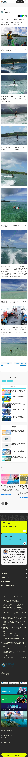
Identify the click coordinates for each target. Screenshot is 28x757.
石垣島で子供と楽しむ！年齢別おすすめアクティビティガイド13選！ (18, 397)
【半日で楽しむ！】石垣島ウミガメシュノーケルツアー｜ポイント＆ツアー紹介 (18, 417)
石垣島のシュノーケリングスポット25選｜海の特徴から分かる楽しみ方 (18, 457)
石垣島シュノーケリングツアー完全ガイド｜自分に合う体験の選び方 (18, 391)
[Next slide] (6, 503)
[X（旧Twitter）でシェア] (19, 16)
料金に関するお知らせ (15, 437)
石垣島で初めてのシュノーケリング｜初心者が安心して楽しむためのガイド (18, 404)
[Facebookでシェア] (21, 16)
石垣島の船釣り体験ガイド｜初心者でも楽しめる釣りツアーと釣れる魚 (18, 410)
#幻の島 (4, 381)
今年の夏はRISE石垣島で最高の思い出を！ (20, 364)
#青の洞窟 (10, 381)
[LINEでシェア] (23, 16)
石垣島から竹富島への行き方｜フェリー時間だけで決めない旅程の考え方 (18, 450)
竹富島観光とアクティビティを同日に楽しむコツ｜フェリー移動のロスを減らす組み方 (18, 431)
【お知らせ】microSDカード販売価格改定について (18, 444)
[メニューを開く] (26, 1)
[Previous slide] (2, 503)
